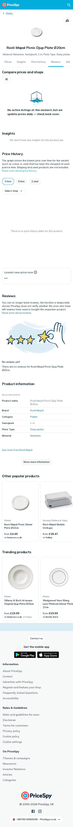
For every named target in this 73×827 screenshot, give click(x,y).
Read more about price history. (19, 170)
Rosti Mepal (36, 410)
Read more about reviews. (17, 312)
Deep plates (37, 429)
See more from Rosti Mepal (17, 449)
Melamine (35, 435)
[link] (20, 511)
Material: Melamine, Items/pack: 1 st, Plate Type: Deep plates (36, 54)
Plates (9, 13)
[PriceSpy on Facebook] (33, 811)
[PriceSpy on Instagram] (40, 811)
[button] (6, 79)
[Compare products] (67, 21)
